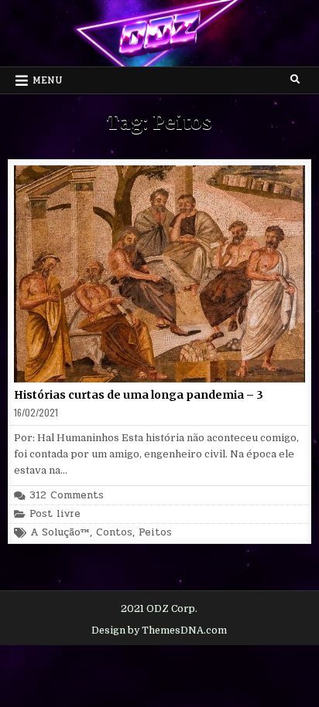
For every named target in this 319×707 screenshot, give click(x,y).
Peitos (155, 533)
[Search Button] (295, 79)
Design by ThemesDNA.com (159, 630)
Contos (114, 533)
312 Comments (66, 496)
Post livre (55, 514)
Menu (48, 80)
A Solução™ (60, 533)
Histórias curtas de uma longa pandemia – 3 (138, 395)
